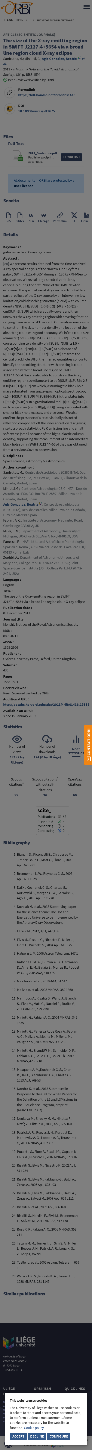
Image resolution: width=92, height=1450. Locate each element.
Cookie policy (34, 1428)
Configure (59, 1436)
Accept (18, 1436)
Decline (37, 1436)
